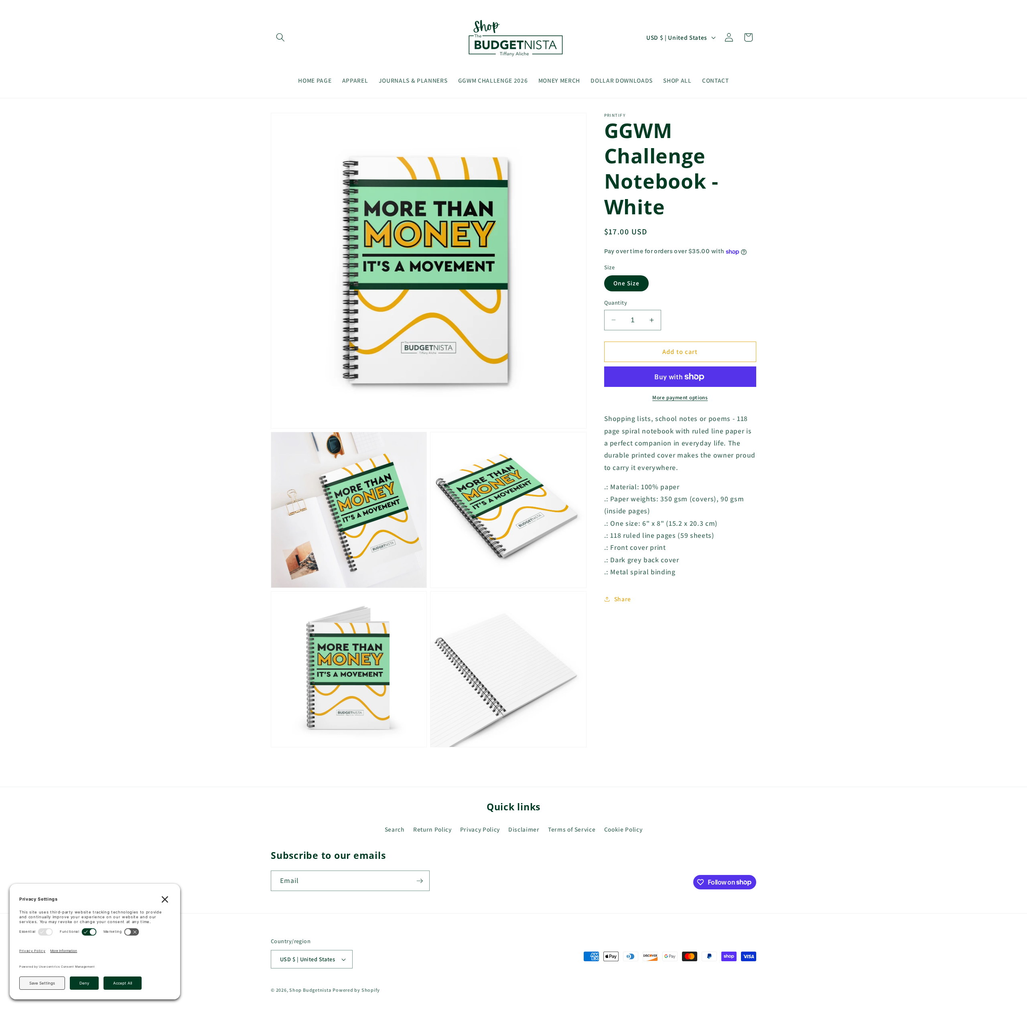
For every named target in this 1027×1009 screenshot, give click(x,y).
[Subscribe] (419, 881)
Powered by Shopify (356, 990)
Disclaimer (524, 829)
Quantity (615, 302)
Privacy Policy (480, 829)
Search (395, 829)
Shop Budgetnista (310, 990)
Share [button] (622, 599)
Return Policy (432, 829)
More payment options (680, 397)
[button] (280, 37)
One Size (626, 283)
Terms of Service (572, 829)
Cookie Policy (623, 829)
